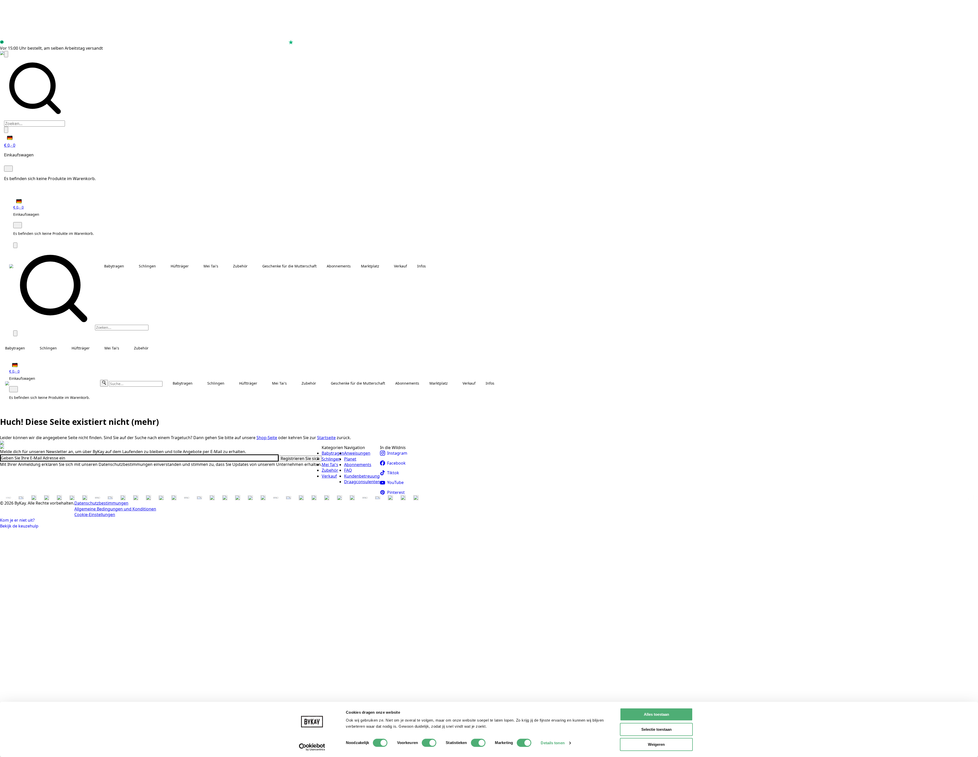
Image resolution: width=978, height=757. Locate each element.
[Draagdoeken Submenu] (161, 266)
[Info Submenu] (431, 266)
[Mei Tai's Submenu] (223, 266)
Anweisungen (357, 453)
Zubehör (240, 266)
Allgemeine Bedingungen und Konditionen (115, 509)
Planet (350, 459)
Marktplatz (370, 266)
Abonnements (339, 266)
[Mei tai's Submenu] (124, 348)
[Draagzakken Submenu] (129, 266)
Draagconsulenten (362, 481)
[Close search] (6, 130)
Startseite (326, 437)
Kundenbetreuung (362, 476)
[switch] (429, 743)
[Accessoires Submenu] (252, 266)
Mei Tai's (210, 266)
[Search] (104, 383)
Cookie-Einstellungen (94, 514)
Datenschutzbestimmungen (101, 503)
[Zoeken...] (6, 54)
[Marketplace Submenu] (384, 266)
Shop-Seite (266, 437)
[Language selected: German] (8, 137)
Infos (421, 266)
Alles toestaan (656, 714)
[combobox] (34, 123)
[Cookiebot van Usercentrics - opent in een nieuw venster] (312, 747)
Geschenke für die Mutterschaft (289, 266)
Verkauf (400, 266)
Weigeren (656, 744)
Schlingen (147, 266)
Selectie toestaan (656, 729)
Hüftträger (180, 266)
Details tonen (552, 743)
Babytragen (114, 266)
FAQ (348, 470)
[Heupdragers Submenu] (193, 266)
